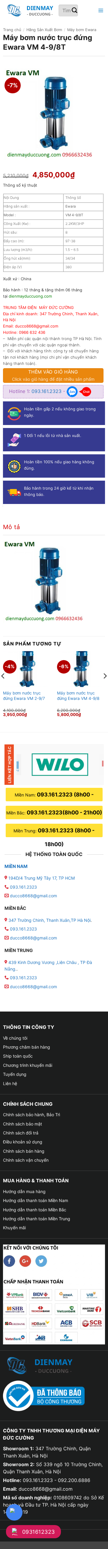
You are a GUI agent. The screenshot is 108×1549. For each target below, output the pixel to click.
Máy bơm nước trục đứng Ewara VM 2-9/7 (24, 696)
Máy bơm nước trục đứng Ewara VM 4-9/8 (78, 696)
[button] (100, 10)
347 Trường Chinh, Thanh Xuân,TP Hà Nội (49, 920)
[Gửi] (74, 10)
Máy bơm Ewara (81, 30)
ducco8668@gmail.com (33, 895)
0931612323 (38, 1532)
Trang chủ (12, 30)
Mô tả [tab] (11, 527)
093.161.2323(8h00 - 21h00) (64, 812)
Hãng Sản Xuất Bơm (44, 30)
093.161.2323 (47, 391)
